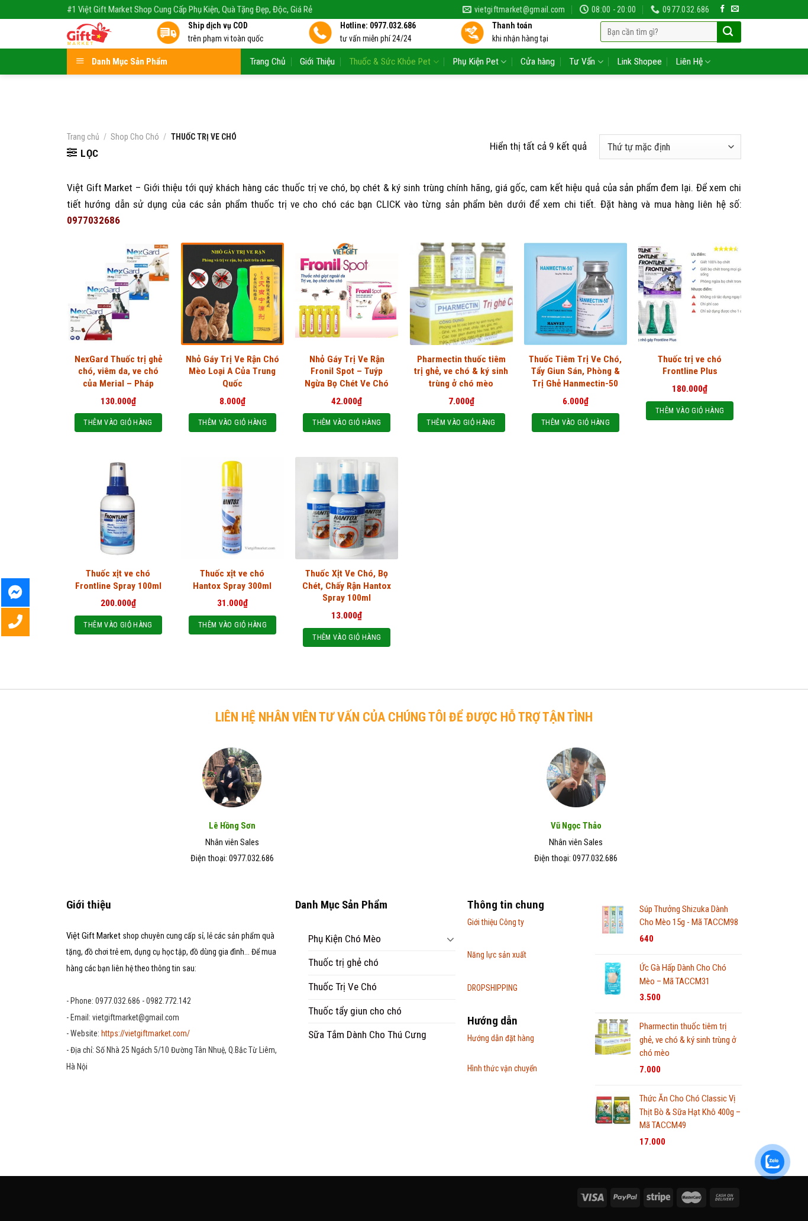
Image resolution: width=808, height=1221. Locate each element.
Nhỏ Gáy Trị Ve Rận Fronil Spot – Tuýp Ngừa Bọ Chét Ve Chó (347, 371)
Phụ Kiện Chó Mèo (344, 939)
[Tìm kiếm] (728, 32)
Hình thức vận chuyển (502, 1068)
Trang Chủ (268, 61)
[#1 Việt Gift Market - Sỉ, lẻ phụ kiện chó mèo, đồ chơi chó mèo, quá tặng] (102, 34)
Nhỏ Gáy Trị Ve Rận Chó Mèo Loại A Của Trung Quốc (232, 371)
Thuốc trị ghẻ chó (343, 962)
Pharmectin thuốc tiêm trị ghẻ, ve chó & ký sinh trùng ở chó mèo (461, 371)
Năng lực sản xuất (496, 954)
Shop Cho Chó (135, 136)
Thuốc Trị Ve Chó (342, 987)
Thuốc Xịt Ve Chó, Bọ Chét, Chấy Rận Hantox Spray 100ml (346, 585)
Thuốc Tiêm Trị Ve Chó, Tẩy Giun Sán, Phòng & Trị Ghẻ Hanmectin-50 (575, 371)
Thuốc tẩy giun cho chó (355, 1011)
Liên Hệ (689, 61)
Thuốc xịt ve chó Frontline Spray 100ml (118, 579)
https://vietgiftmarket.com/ (145, 1033)
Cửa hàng (538, 61)
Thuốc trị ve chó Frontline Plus (690, 365)
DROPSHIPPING (492, 988)
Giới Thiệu (317, 61)
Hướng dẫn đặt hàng (500, 1038)
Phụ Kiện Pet (476, 61)
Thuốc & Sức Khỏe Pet (390, 61)
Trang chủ (83, 136)
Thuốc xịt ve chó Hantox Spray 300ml (232, 579)
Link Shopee (640, 61)
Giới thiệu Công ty (495, 922)
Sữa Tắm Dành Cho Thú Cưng (367, 1034)
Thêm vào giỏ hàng (117, 422)
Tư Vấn (582, 61)
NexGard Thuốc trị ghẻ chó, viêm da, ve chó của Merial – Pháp (118, 371)
